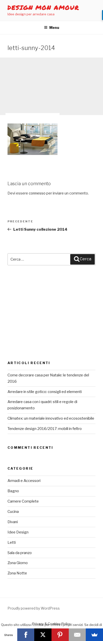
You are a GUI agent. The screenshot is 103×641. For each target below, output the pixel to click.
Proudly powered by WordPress (34, 608)
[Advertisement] (51, 86)
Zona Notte (17, 573)
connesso (37, 193)
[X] (43, 634)
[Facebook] (25, 634)
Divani (13, 522)
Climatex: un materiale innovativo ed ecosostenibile (51, 418)
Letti (12, 542)
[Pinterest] (60, 634)
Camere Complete (23, 501)
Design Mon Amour (43, 7)
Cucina (13, 511)
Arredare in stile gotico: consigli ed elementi (45, 391)
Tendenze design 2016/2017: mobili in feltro (45, 428)
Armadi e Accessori (24, 480)
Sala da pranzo (20, 553)
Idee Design (18, 532)
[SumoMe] (94, 634)
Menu (54, 27)
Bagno (13, 491)
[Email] (77, 634)
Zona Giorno (18, 563)
